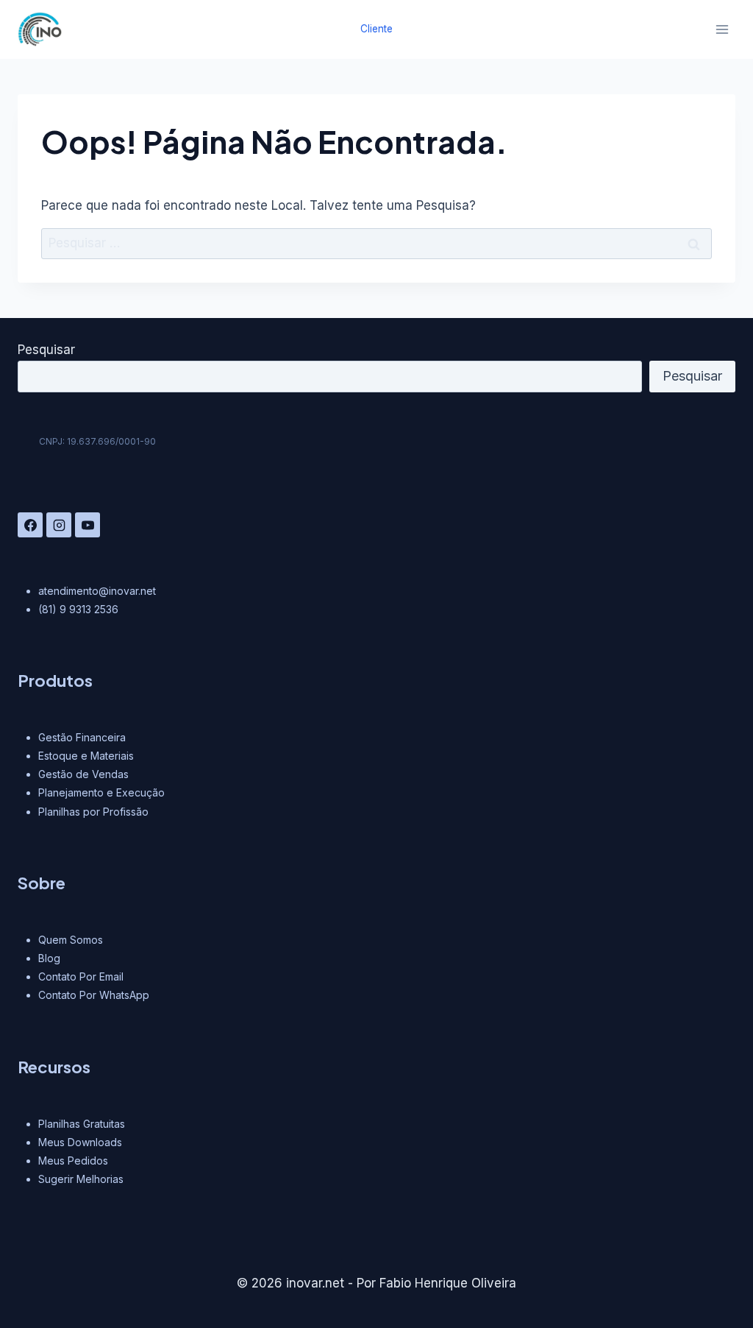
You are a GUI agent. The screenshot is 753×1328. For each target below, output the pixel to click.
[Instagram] (58, 524)
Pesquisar (46, 349)
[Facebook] (30, 524)
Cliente (376, 29)
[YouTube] (87, 524)
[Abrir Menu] (721, 29)
